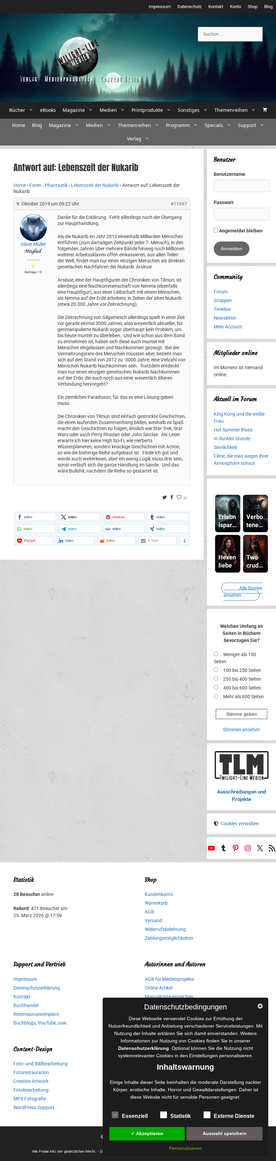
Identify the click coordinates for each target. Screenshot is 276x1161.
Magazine (74, 110)
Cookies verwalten (240, 823)
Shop (252, 6)
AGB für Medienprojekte (169, 979)
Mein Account (228, 326)
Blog (268, 6)
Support (247, 125)
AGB (149, 911)
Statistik (180, 1116)
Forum (221, 291)
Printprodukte (147, 110)
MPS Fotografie (29, 1098)
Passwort (224, 202)
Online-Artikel (158, 988)
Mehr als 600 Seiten (243, 696)
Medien (108, 110)
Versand (153, 920)
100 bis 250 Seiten (242, 670)
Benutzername (229, 174)
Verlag (134, 138)
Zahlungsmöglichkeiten (169, 938)
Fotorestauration (31, 1072)
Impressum (160, 6)
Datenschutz (189, 6)
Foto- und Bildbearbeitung (40, 1063)
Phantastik (56, 185)
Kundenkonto (159, 894)
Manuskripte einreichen (169, 996)
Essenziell (135, 1116)
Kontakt (215, 6)
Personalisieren (185, 1148)
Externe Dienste (234, 1116)
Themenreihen (231, 110)
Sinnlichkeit (225, 447)
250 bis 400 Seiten (242, 679)
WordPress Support (33, 1107)
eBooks (48, 110)
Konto (235, 6)
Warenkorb (156, 903)
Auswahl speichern (225, 1133)
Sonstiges (189, 110)
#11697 (179, 203)
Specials (214, 125)
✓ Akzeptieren (147, 1133)
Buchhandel (25, 1005)
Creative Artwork (30, 1081)
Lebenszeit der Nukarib (95, 185)
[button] (35, 517)
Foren (35, 185)
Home (18, 125)
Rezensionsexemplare (36, 1014)
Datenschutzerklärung (36, 988)
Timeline (222, 309)
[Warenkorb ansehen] (265, 110)
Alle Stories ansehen (242, 591)
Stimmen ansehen (241, 729)
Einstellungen (203, 1055)
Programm (178, 125)
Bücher (17, 110)
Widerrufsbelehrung (165, 929)
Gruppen (223, 300)
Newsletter (225, 318)
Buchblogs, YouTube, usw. (40, 1023)
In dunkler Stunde (232, 438)
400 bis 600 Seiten (242, 687)
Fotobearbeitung (30, 1090)
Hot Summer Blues (233, 429)
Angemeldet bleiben (240, 230)
